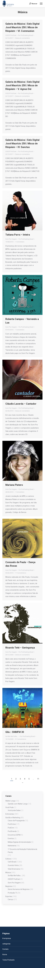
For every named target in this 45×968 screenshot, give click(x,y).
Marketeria (12, 846)
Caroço (10, 899)
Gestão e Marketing (12, 818)
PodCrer (11, 828)
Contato (5, 949)
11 (38, 779)
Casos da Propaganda (16, 821)
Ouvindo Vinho (13, 865)
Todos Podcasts (8, 960)
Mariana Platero (14, 484)
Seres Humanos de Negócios (19, 889)
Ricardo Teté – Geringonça (20, 647)
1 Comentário (19, 242)
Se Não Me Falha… (14, 875)
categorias (6, 944)
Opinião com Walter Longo (18, 804)
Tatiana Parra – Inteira (17, 234)
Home (4, 954)
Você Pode (9, 807)
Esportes (8, 896)
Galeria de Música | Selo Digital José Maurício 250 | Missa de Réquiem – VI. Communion (22, 27)
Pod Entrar (12, 824)
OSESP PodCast (10, 35)
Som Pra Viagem (11, 239)
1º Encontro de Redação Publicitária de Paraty (22, 850)
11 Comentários (20, 573)
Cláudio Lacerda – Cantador (20, 403)
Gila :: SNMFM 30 (14, 732)
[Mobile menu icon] (41, 3)
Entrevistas (9, 814)
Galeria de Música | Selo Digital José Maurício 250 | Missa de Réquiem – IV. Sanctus (22, 143)
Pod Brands (12, 831)
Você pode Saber (14, 810)
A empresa (6, 938)
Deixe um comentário (22, 38)
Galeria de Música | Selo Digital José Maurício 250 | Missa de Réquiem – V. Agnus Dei (22, 85)
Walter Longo (10, 801)
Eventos (11, 838)
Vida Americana (14, 869)
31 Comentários (20, 739)
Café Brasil (12, 862)
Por (25, 35)
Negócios (8, 886)
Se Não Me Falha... (11, 736)
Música (8, 872)
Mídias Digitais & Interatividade (19, 842)
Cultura (8, 859)
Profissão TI (12, 893)
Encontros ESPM (14, 835)
